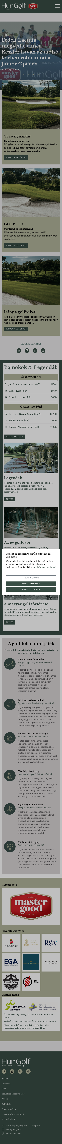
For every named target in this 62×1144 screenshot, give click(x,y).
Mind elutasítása (31, 583)
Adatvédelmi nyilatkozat (44, 567)
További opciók (31, 578)
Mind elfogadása (31, 589)
